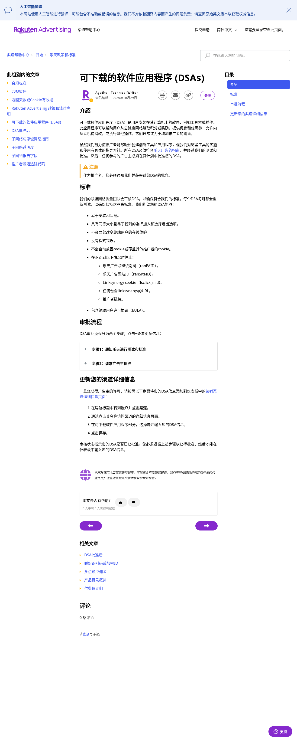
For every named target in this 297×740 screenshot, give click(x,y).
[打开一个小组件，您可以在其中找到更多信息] (280, 732)
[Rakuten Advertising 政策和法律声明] (91, 525)
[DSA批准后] (206, 525)
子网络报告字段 (25, 155)
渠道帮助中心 (18, 54)
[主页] (42, 30)
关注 (207, 95)
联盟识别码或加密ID (101, 563)
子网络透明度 (23, 147)
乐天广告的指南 (167, 150)
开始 (39, 54)
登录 (86, 634)
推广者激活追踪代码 (28, 164)
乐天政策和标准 (63, 54)
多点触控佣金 (95, 571)
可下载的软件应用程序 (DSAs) (36, 122)
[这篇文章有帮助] (121, 502)
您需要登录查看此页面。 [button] (265, 29)
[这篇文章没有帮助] (134, 502)
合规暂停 (19, 91)
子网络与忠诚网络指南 (30, 138)
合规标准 (19, 83)
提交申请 (202, 29)
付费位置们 (93, 588)
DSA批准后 (21, 130)
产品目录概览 (95, 580)
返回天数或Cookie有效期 (32, 99)
